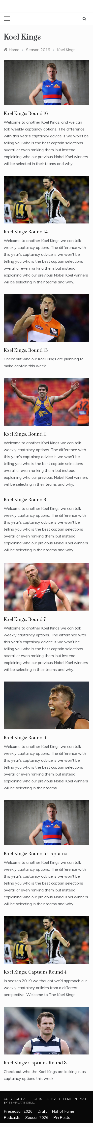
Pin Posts (61, 1117)
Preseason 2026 (18, 1111)
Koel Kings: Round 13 (26, 350)
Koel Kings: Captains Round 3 (35, 1063)
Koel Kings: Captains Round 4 (35, 972)
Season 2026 (36, 1117)
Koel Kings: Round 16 (26, 113)
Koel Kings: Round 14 (26, 232)
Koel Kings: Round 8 (25, 500)
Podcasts (12, 1117)
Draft (42, 1111)
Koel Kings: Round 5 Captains (35, 854)
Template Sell (21, 1102)
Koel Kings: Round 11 (25, 434)
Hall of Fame (63, 1111)
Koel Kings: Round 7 (25, 619)
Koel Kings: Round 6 (25, 738)
